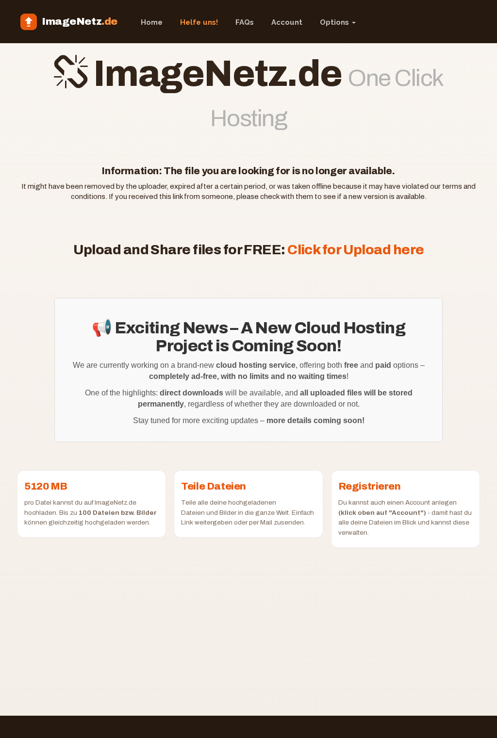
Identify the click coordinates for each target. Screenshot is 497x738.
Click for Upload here (355, 249)
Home (152, 22)
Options (335, 22)
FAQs (244, 22)
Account (286, 22)
